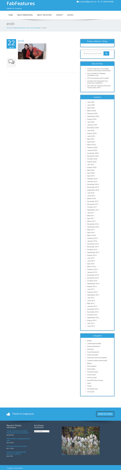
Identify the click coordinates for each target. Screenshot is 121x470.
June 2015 (91, 261)
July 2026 (90, 102)
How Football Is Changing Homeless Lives (96, 74)
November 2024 (93, 128)
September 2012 (93, 318)
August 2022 (92, 162)
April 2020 (91, 173)
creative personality (94, 343)
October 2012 (92, 315)
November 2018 (93, 187)
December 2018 (93, 184)
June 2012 (91, 326)
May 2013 (90, 303)
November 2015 (93, 247)
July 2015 (90, 258)
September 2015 (93, 252)
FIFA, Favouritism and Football (98, 78)
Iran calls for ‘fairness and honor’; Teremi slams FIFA (99, 87)
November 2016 (93, 224)
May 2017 (90, 215)
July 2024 (90, 130)
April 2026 (91, 108)
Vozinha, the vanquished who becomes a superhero (97, 82)
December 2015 (93, 244)
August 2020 (92, 167)
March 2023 (91, 145)
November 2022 (93, 156)
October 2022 (92, 159)
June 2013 (91, 301)
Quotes (70, 15)
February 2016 (92, 238)
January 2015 (92, 272)
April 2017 (91, 218)
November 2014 (93, 278)
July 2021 (90, 164)
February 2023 (92, 147)
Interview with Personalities (97, 358)
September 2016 (93, 227)
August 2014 (92, 286)
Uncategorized (92, 389)
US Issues (90, 392)
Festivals (90, 349)
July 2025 (90, 122)
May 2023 (90, 139)
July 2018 (90, 193)
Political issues (92, 372)
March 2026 (91, 111)
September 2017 (93, 210)
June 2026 (91, 105)
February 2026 (92, 113)
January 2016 (92, 241)
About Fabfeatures (25, 15)
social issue (91, 375)
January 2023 (92, 150)
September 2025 (93, 116)
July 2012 (90, 323)
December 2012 (93, 309)
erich (21, 41)
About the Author (44, 15)
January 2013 (92, 306)
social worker (92, 377)
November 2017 (93, 204)
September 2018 (93, 190)
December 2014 (93, 275)
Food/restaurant (93, 352)
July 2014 (90, 289)
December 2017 (93, 201)
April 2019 (91, 176)
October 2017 (92, 207)
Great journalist (92, 355)
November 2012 (93, 312)
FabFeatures (21, 3)
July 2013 (90, 298)
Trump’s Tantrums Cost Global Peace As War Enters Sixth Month (99, 70)
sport (89, 383)
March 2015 (91, 267)
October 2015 (92, 249)
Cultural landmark (93, 346)
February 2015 (92, 269)
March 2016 (91, 235)
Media (89, 363)
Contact (59, 15)
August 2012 (92, 320)
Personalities (92, 366)
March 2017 (91, 221)
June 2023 (91, 136)
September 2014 (93, 284)
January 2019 (92, 181)
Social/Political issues (95, 380)
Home (11, 15)
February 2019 (92, 179)
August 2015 (92, 255)
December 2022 (93, 153)
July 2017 (90, 213)
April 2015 (91, 264)
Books (89, 341)
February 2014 (92, 292)
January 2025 (92, 125)
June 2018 (91, 196)
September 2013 (93, 295)
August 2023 (92, 133)
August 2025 (92, 119)
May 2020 (90, 170)
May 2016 (90, 230)
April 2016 (91, 232)
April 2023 (91, 142)
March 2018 (91, 198)
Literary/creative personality (97, 360)
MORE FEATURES (105, 414)
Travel (14, 28)
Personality (91, 369)
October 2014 (92, 281)
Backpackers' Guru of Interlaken (29, 28)
